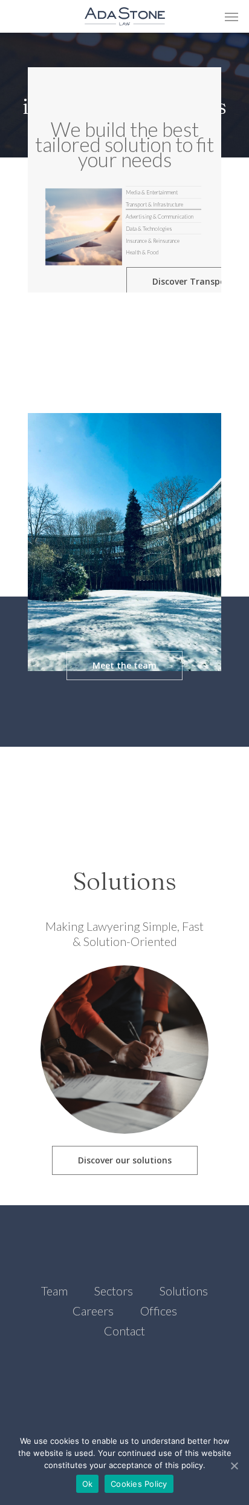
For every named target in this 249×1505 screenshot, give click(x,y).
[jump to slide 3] (163, 219)
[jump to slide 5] (163, 242)
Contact (124, 1330)
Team (54, 1290)
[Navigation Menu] (231, 16)
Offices (158, 1310)
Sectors (113, 1290)
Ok (87, 1484)
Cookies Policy (139, 1484)
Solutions (184, 1290)
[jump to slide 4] (163, 231)
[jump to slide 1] (163, 195)
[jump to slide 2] (163, 207)
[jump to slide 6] (163, 254)
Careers (93, 1310)
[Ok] (234, 1466)
